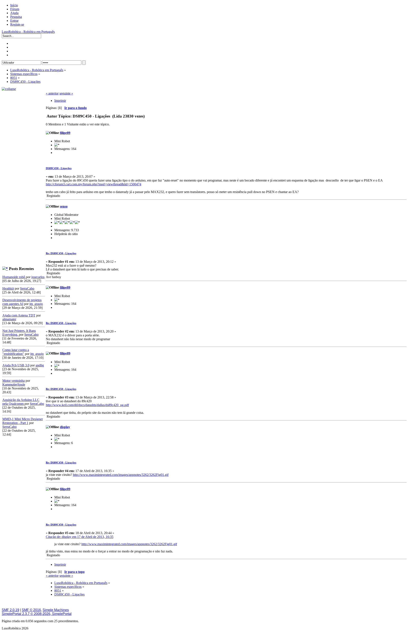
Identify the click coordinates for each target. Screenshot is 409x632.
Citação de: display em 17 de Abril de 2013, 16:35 (79, 537)
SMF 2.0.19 (10, 610)
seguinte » (66, 93)
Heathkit (8, 288)
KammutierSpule (13, 384)
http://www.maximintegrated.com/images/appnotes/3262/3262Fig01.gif (120, 475)
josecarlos (38, 277)
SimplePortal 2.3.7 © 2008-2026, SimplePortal (37, 614)
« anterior (52, 93)
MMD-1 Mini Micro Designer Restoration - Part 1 (22, 421)
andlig (40, 365)
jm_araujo (36, 304)
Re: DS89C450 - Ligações (61, 253)
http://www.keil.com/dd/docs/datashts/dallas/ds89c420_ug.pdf (87, 405)
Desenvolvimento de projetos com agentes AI (22, 302)
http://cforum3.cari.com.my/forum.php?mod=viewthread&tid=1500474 (93, 184)
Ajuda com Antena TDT (18, 315)
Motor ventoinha (13, 380)
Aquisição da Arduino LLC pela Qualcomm (20, 401)
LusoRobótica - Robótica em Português (28, 31)
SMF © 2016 (31, 610)
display (65, 427)
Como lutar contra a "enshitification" (15, 352)
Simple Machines (56, 610)
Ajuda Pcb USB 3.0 (15, 365)
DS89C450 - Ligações (59, 168)
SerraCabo (27, 288)
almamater (9, 319)
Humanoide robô (14, 277)
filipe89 (65, 133)
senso (64, 206)
